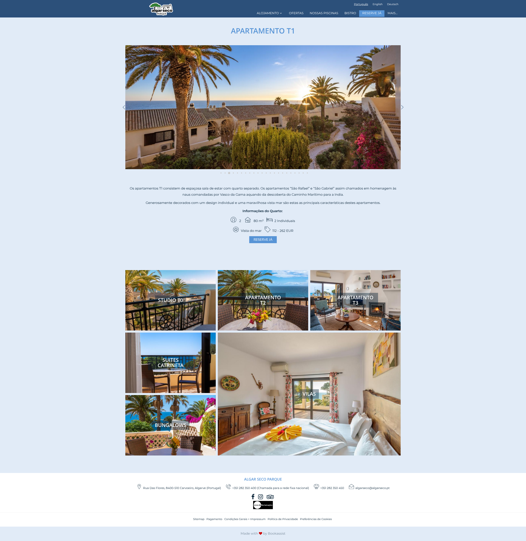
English (378, 4)
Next (402, 107)
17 (286, 173)
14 (273, 173)
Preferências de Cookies (316, 519)
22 (306, 173)
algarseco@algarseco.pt (372, 488)
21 (302, 173)
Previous (123, 107)
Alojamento (268, 13)
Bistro (350, 13)
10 (257, 173)
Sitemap (198, 519)
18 (290, 173)
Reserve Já (371, 13)
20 (298, 173)
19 (294, 173)
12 (265, 173)
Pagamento (214, 519)
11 (261, 173)
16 (281, 173)
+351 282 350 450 (332, 488)
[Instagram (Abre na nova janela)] (261, 497)
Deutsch (392, 4)
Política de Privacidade (283, 519)
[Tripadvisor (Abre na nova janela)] (270, 497)
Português (361, 4)
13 (269, 173)
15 (277, 173)
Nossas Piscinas (324, 13)
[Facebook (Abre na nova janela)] (253, 497)
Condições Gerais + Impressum (245, 519)
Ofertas (296, 13)
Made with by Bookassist (263, 533)
